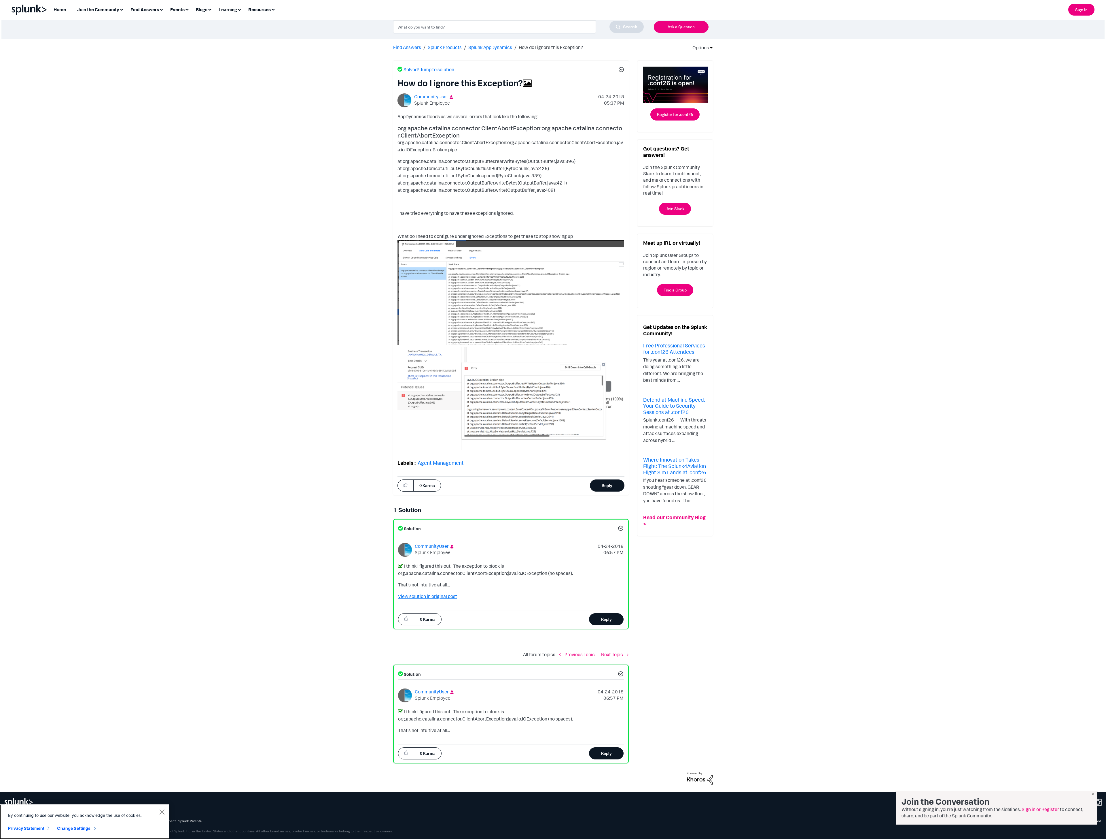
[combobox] (518, 26)
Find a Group (675, 289)
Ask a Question (681, 26)
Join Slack (675, 208)
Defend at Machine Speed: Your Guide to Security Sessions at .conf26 (674, 405)
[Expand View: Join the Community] (121, 9)
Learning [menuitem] (228, 9)
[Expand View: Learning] (239, 9)
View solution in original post (427, 596)
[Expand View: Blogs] (210, 9)
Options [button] (698, 47)
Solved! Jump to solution (429, 69)
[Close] (162, 812)
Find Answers (407, 47)
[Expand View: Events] (187, 9)
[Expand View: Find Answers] (161, 9)
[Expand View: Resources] (273, 9)
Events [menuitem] (177, 9)
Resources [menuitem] (259, 9)
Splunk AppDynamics (490, 47)
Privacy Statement (26, 828)
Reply (607, 485)
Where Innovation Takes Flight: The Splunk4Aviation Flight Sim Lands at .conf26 (674, 465)
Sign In (1081, 9)
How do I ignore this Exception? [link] (551, 47)
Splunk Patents (190, 821)
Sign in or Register (1040, 809)
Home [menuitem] (60, 9)
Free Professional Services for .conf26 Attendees (674, 348)
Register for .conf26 (675, 114)
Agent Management (441, 462)
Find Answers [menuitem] (144, 9)
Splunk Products (445, 47)
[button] (620, 70)
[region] (84, 821)
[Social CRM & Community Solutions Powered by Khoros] (700, 778)
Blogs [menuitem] (201, 9)
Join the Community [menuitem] (98, 9)
